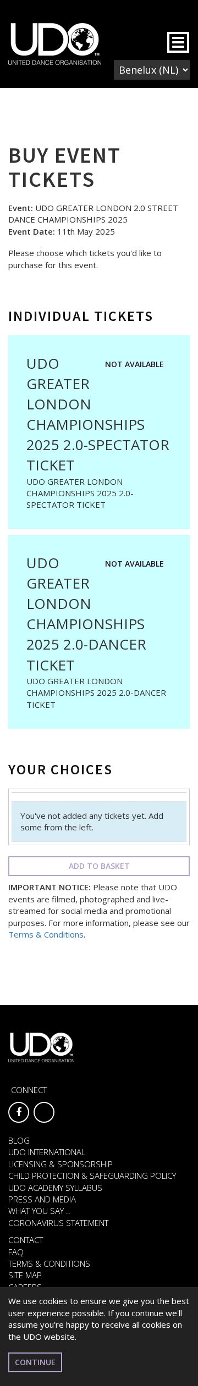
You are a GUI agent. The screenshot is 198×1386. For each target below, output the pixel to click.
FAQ (16, 1251)
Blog (19, 1140)
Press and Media (42, 1199)
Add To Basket (99, 866)
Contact (25, 1239)
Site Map (25, 1274)
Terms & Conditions (46, 934)
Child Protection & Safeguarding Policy (92, 1175)
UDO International (46, 1151)
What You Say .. (39, 1210)
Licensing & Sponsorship (60, 1163)
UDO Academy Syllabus (55, 1187)
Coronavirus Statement (58, 1222)
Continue (35, 1362)
